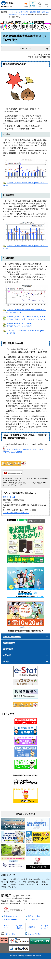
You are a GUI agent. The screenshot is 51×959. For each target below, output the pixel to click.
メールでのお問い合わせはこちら (16, 513)
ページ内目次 (25, 48)
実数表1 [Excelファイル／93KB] (19, 324)
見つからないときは (25, 814)
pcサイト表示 (10, 934)
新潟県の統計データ (12, 637)
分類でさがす (23, 12)
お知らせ (7, 655)
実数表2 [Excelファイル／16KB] (19, 326)
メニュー (46, 4)
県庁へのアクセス (11, 916)
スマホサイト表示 (34, 934)
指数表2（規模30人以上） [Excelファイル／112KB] (26, 319)
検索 (39, 4)
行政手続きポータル (32, 4)
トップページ (13, 12)
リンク (6, 661)
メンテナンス (33, 920)
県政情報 (33, 12)
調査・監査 (41, 12)
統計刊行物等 (9, 643)
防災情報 (25, 4)
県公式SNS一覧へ (36, 521)
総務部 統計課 (9, 497)
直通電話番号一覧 (11, 920)
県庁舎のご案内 (34, 916)
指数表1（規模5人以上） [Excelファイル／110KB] (26, 317)
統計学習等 (8, 649)
